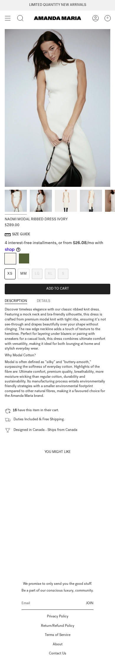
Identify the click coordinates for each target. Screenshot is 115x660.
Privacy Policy (57, 617)
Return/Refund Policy (57, 626)
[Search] (20, 18)
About (58, 644)
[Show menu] (8, 18)
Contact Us (57, 654)
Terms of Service (57, 635)
